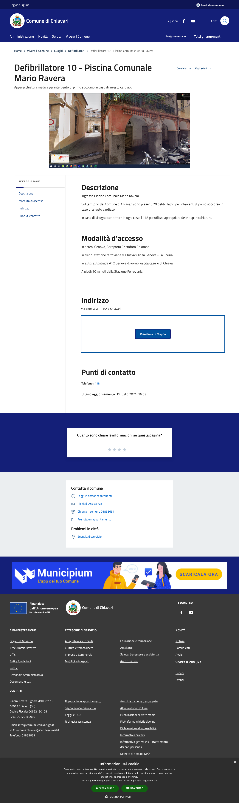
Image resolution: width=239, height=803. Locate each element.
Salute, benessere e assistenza (139, 654)
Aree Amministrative (23, 648)
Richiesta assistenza (78, 721)
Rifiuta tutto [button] (134, 788)
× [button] (234, 762)
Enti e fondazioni (20, 661)
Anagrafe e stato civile (79, 641)
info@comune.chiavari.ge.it (36, 725)
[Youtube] (191, 20)
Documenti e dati (20, 681)
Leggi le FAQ (73, 714)
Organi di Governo (21, 641)
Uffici (13, 654)
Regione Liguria (20, 5)
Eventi (180, 680)
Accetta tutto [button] (105, 788)
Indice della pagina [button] (29, 181)
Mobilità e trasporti (77, 661)
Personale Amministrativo (26, 674)
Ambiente (126, 647)
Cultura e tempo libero (79, 648)
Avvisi (179, 654)
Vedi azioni (201, 68)
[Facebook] (182, 20)
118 (97, 383)
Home (18, 50)
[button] (119, 797)
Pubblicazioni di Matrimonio (137, 714)
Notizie (180, 641)
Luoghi (58, 50)
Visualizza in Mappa (153, 334)
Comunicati (183, 648)
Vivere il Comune (38, 50)
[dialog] (119, 780)
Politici (14, 668)
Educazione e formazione (136, 641)
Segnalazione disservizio (80, 708)
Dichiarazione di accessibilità (138, 728)
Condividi (182, 68)
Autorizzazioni (129, 661)
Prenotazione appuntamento (83, 701)
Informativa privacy (132, 735)
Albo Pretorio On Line (134, 708)
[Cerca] (224, 20)
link (155, 780)
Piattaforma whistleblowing (137, 721)
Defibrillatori (76, 50)
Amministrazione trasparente (139, 701)
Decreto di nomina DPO (135, 753)
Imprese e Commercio (78, 654)
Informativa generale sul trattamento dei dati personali (144, 744)
